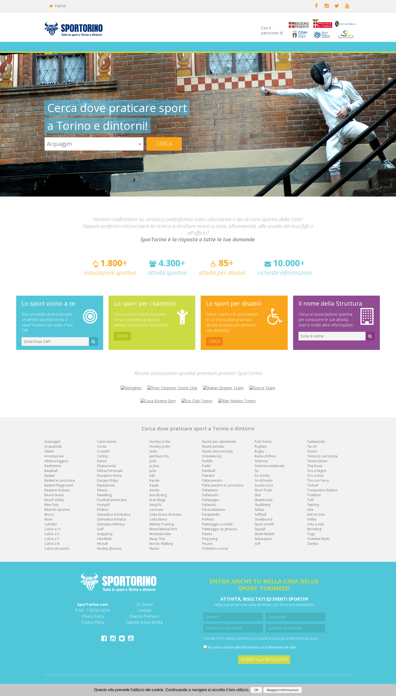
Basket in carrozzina (59, 480)
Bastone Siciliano (57, 490)
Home (60, 5)
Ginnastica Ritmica (111, 524)
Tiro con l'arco (318, 480)
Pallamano (210, 490)
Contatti (144, 610)
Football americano (112, 500)
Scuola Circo (264, 485)
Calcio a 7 (51, 538)
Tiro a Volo (315, 475)
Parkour (208, 519)
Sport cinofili (264, 524)
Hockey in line (160, 441)
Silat (258, 495)
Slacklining (262, 504)
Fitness (102, 490)
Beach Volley (54, 500)
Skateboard (263, 500)
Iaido (153, 451)
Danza (102, 461)
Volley (311, 519)
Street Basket (265, 534)
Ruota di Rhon (265, 456)
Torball (312, 485)
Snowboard (263, 519)
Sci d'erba (262, 475)
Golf (100, 529)
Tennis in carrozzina (322, 456)
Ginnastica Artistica (111, 519)
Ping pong (209, 538)
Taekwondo (316, 441)
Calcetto (50, 524)
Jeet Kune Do (159, 456)
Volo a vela (315, 524)
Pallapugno (210, 500)
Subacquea (263, 538)
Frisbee (102, 509)
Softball (260, 514)
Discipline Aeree (109, 475)
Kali (152, 475)
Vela (310, 509)
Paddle (207, 461)
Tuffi (310, 500)
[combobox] (94, 144)
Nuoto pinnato (213, 446)
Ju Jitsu (154, 466)
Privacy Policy (93, 616)
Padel (206, 466)
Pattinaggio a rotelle (217, 524)
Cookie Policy (92, 622)
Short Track (263, 490)
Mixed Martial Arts (163, 529)
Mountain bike (160, 534)
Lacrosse (156, 509)
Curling (102, 456)
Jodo (153, 461)
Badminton (52, 466)
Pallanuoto (210, 495)
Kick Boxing (158, 495)
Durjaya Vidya (107, 480)
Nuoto (154, 548)
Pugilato (261, 446)
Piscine (207, 543)
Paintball (208, 470)
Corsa (101, 446)
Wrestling (314, 529)
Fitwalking (104, 495)
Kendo (154, 490)
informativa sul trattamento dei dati (268, 647)
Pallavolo (209, 504)
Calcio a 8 (51, 543)
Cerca (164, 143)
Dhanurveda (106, 466)
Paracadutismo (213, 509)
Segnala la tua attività (144, 622)
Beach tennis (54, 495)
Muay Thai (157, 538)
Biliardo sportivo (57, 509)
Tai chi (312, 446)
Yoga (311, 534)
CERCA (122, 336)
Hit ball (102, 543)
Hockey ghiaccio (109, 548)
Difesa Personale (110, 470)
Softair (260, 509)
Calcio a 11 (52, 529)
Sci (257, 470)
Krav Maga (157, 500)
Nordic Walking (161, 543)
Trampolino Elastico (322, 490)
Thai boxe (314, 466)
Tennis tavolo (317, 461)
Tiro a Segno (316, 470)
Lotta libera (158, 519)
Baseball (51, 470)
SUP (257, 543)
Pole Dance (263, 441)
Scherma (261, 461)
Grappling (104, 534)
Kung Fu (155, 504)
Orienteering (211, 456)
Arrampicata (54, 456)
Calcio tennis (106, 441)
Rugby (259, 451)
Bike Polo (51, 504)
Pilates (207, 534)
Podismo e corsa (215, 548)
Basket (49, 475)
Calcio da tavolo (56, 548)
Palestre (208, 475)
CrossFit (103, 451)
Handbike (104, 538)
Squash (260, 529)
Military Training (162, 524)
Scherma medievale (269, 466)
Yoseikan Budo (318, 538)
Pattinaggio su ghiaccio (219, 529)
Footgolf (103, 504)
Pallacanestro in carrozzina (222, 485)
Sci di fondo (264, 480)
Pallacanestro (212, 480)
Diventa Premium (144, 616)
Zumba (312, 543)
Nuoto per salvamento (219, 441)
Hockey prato (160, 446)
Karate (154, 480)
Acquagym (52, 441)
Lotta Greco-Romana (165, 514)
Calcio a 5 (51, 534)
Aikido (49, 451)
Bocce (49, 514)
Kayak (154, 485)
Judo (153, 470)
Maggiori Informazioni (282, 690)
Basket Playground (58, 485)
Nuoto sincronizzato (217, 451)
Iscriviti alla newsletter (264, 659)
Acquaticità (52, 446)
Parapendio (211, 514)
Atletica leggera (56, 461)
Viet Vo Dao (316, 514)
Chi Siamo (144, 604)
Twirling (313, 504)
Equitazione (106, 485)
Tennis (312, 451)
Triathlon (314, 495)
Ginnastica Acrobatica (113, 514)
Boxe (48, 519)
